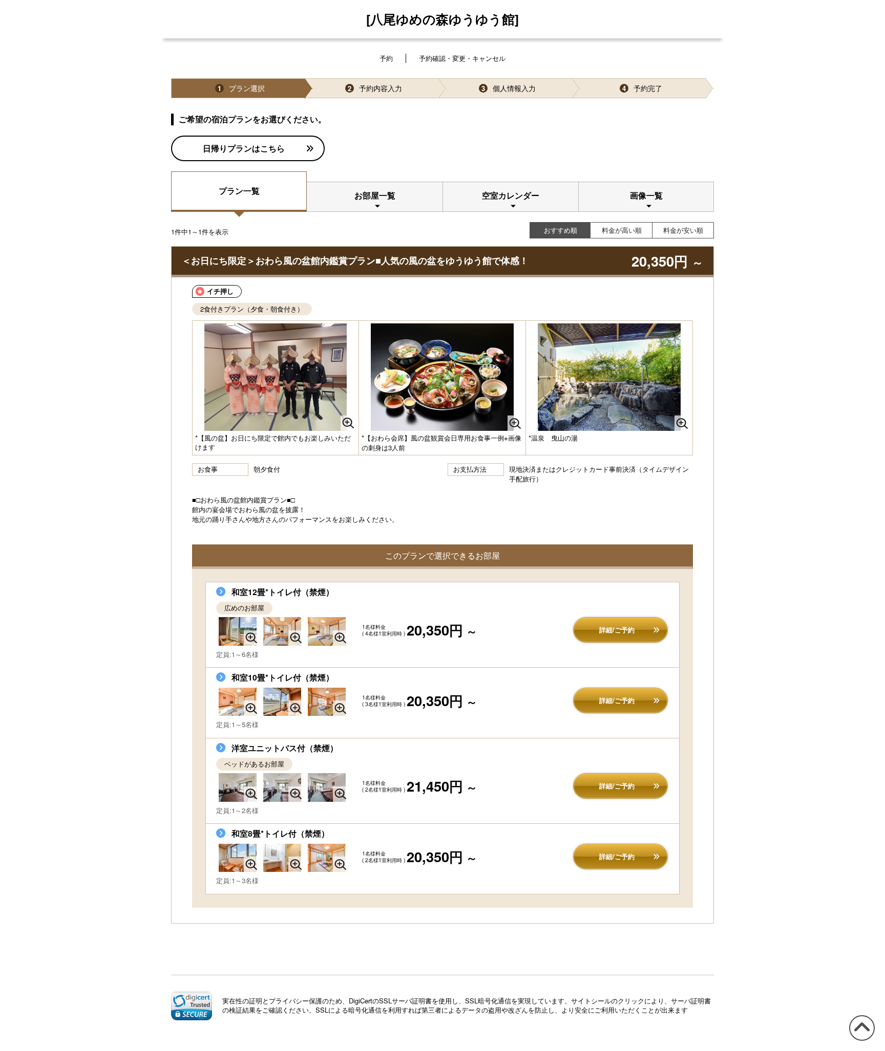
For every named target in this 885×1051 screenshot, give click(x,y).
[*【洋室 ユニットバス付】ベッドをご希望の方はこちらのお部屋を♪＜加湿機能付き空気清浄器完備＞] (237, 787)
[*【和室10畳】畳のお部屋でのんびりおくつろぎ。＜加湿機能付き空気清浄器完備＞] (237, 702)
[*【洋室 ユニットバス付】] (282, 787)
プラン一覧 (239, 190)
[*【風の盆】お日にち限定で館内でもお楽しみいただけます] (275, 376)
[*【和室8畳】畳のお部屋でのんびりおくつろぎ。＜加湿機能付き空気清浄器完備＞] (237, 858)
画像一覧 (646, 195)
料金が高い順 (622, 230)
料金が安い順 (683, 230)
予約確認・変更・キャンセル (462, 58)
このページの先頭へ (860, 1040)
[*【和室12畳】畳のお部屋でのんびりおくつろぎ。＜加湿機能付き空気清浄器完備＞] (237, 631)
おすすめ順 (560, 230)
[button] (191, 1005)
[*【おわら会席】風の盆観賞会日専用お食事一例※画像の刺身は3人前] (442, 377)
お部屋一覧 (374, 195)
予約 (386, 58)
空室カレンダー (510, 195)
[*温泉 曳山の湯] (609, 377)
